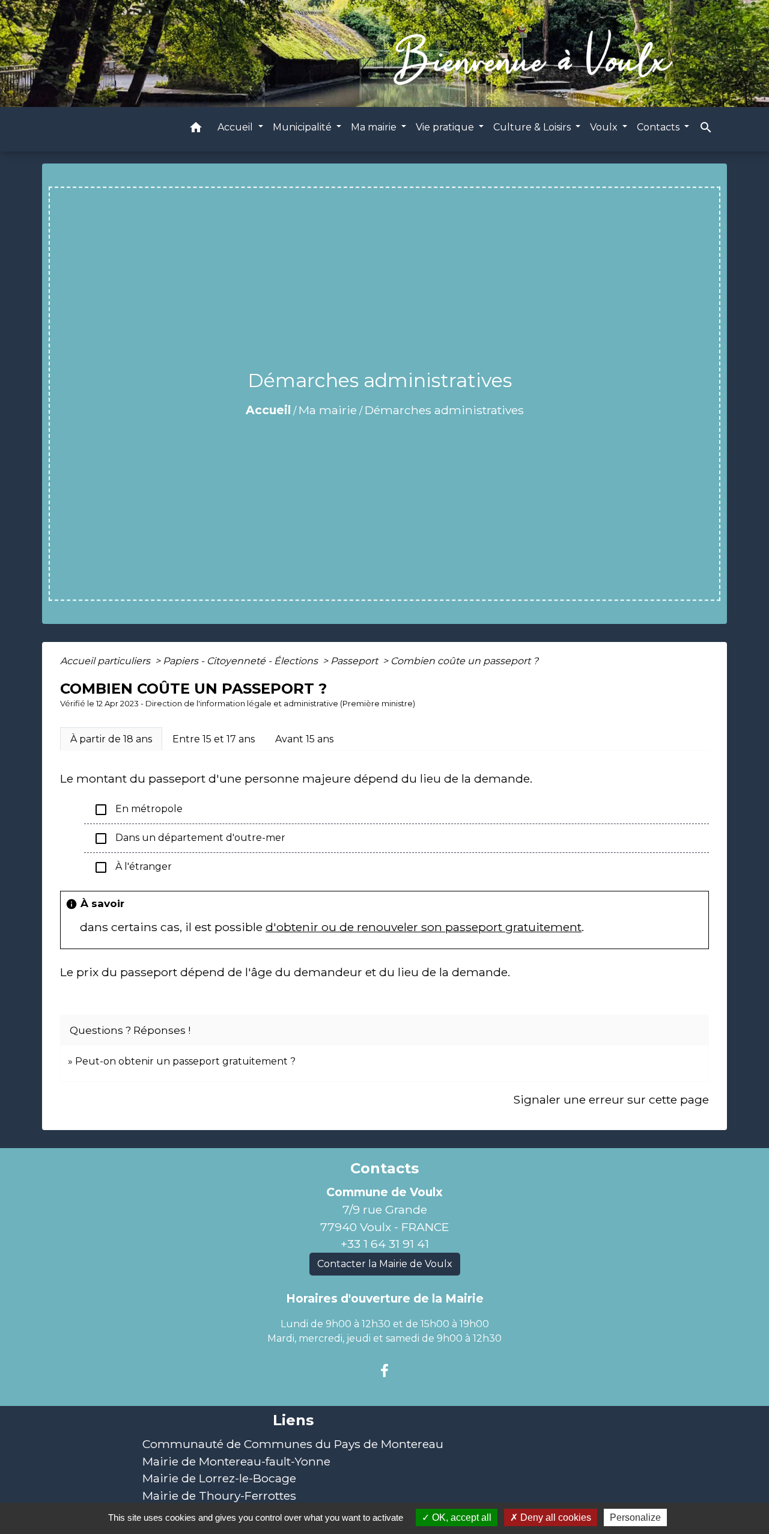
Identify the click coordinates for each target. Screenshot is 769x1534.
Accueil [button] (236, 127)
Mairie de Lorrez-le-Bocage (219, 1478)
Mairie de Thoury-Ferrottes (219, 1495)
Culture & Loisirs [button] (533, 127)
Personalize (635, 1517)
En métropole (138, 809)
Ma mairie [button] (375, 127)
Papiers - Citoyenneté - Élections (241, 661)
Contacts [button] (659, 127)
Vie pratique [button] (446, 127)
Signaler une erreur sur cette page (611, 1099)
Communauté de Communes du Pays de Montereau (292, 1444)
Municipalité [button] (303, 127)
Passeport (355, 661)
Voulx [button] (605, 127)
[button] (196, 129)
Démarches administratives (444, 410)
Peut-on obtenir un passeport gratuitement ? (185, 1061)
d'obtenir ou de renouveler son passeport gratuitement (424, 927)
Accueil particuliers (106, 661)
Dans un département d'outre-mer (189, 838)
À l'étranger (133, 867)
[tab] (111, 738)
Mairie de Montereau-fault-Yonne (236, 1461)
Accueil (268, 410)
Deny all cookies (554, 1517)
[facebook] (384, 1371)
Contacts (384, 1168)
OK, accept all (460, 1517)
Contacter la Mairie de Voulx (384, 1264)
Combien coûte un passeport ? (464, 661)
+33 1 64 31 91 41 (385, 1243)
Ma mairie (328, 410)
